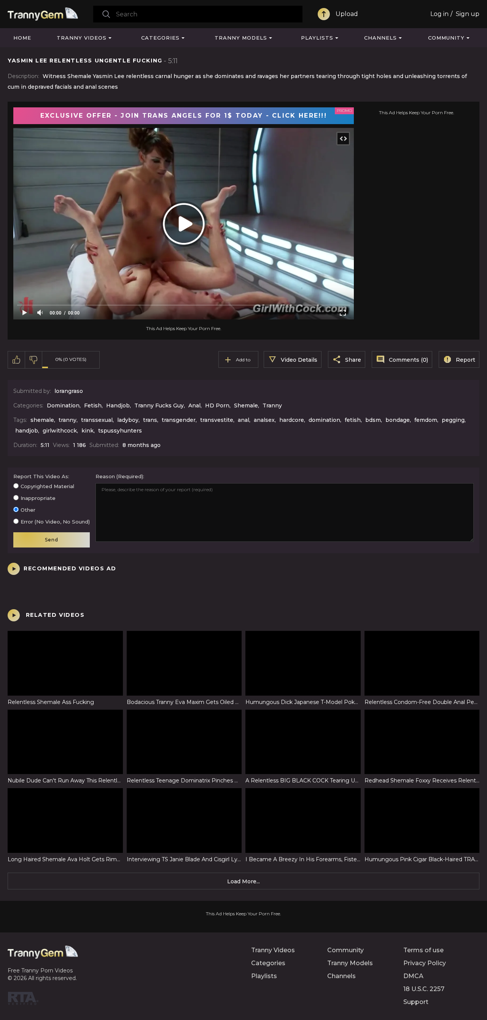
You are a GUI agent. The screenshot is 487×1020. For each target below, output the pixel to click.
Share (353, 359)
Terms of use (423, 950)
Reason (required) (119, 476)
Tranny (272, 405)
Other (28, 510)
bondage (397, 420)
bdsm (373, 420)
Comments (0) (408, 359)
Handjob (118, 405)
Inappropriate (38, 498)
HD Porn (217, 405)
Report (465, 359)
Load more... (243, 881)
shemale (42, 420)
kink (87, 430)
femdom (425, 420)
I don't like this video (33, 359)
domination (324, 420)
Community (446, 38)
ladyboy (127, 420)
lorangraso (68, 391)
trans (150, 420)
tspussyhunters (120, 430)
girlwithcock (60, 430)
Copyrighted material (47, 486)
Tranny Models (241, 38)
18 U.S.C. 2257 (423, 989)
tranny (67, 420)
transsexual (97, 420)
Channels (380, 38)
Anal (194, 405)
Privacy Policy (424, 963)
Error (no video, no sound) (55, 522)
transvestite (216, 420)
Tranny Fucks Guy (159, 405)
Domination (63, 405)
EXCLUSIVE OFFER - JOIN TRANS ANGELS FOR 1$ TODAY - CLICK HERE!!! (183, 115)
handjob (26, 430)
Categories (160, 38)
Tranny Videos (82, 38)
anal (243, 420)
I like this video (16, 359)
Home (22, 38)
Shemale (246, 405)
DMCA (413, 976)
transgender (179, 420)
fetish (353, 420)
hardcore (291, 420)
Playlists (317, 38)
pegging (453, 420)
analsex (264, 420)
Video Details (299, 359)
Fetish (93, 405)
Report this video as (40, 476)
